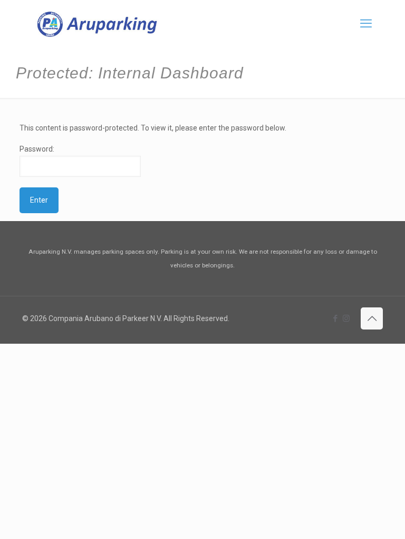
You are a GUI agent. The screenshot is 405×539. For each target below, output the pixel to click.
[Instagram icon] (346, 318)
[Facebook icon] (335, 318)
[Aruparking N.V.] (97, 23)
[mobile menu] (366, 24)
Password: (37, 149)
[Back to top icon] (372, 318)
